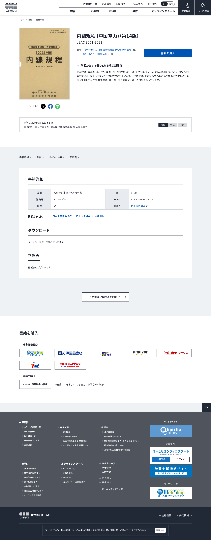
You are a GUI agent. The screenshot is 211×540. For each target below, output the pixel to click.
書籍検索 (186, 10)
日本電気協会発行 (62, 216)
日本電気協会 (139, 206)
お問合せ (120, 3)
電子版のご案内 (30, 482)
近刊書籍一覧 (30, 436)
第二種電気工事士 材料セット (75, 441)
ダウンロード (55, 157)
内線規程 (99, 216)
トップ (21, 19)
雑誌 (135, 11)
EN (171, 4)
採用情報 (185, 515)
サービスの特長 (69, 468)
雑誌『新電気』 (30, 468)
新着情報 (107, 3)
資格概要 (67, 432)
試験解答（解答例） (71, 436)
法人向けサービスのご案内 (74, 482)
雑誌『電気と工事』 (32, 473)
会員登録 (161, 459)
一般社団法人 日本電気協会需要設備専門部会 (107, 49)
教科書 (112, 11)
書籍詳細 (24, 157)
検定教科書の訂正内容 (114, 445)
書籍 (72, 11)
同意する (160, 530)
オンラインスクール (163, 11)
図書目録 (28, 445)
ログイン (180, 459)
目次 (38, 157)
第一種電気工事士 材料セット (75, 445)
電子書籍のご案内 (31, 440)
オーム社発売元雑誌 (32, 495)
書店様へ (152, 3)
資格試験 (94, 11)
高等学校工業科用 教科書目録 (117, 449)
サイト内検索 (203, 10)
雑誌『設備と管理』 (32, 477)
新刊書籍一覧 (30, 431)
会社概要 (166, 515)
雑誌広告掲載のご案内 (34, 491)
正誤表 (73, 157)
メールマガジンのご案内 (113, 488)
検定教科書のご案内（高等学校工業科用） (121, 441)
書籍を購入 (168, 53)
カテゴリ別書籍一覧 (32, 427)
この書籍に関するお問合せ (104, 297)
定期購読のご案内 (31, 486)
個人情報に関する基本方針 (118, 530)
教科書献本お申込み (113, 436)
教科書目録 (109, 432)
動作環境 (67, 477)
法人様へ (138, 3)
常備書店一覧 (90, 3)
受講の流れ (68, 473)
